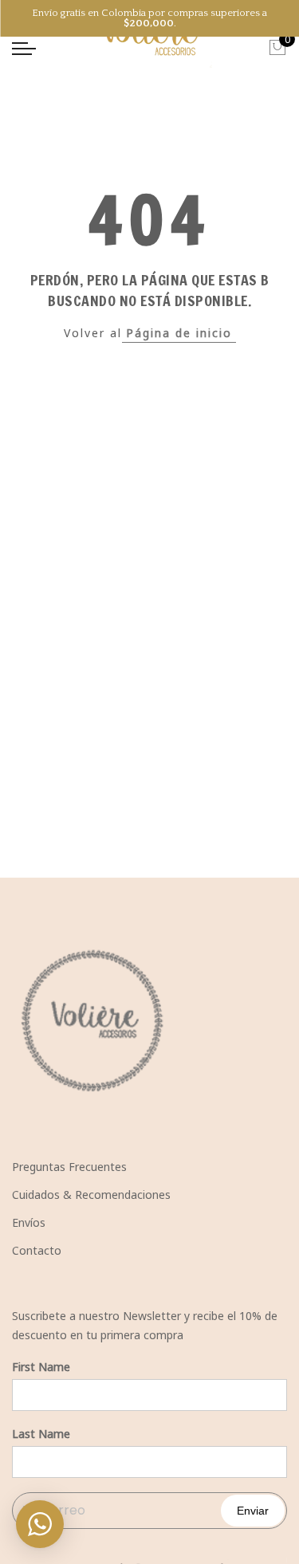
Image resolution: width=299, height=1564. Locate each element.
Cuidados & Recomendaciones (91, 1194)
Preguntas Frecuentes (69, 1166)
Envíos (28, 1222)
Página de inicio (179, 332)
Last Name (41, 1433)
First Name (41, 1366)
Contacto (36, 1250)
